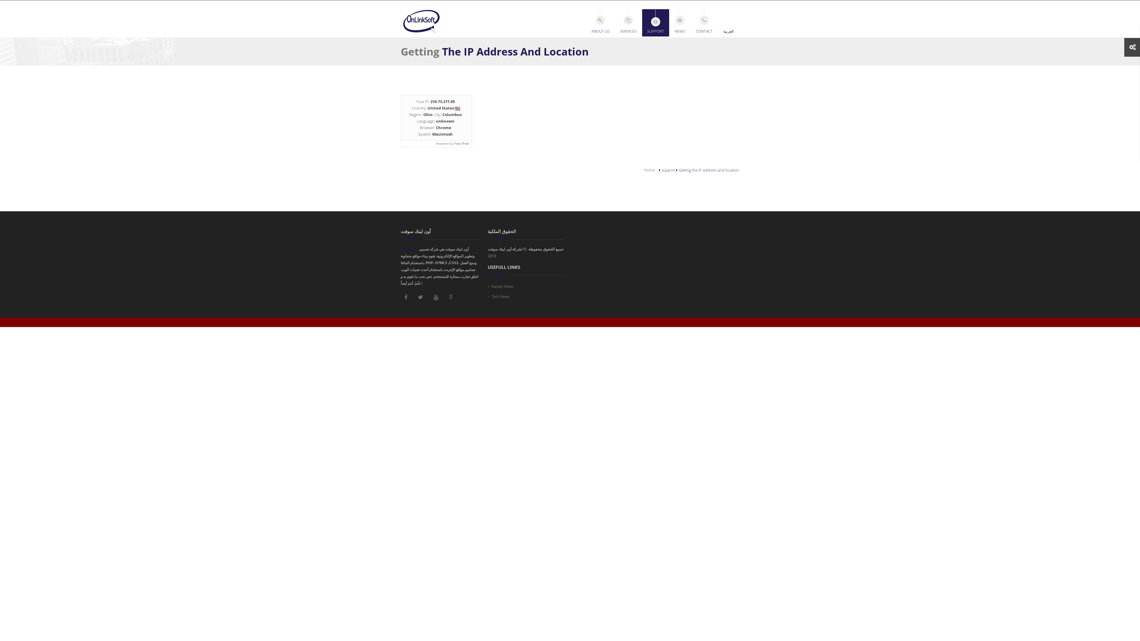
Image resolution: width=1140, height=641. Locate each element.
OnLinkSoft (410, 249)
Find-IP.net (461, 143)
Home (649, 170)
